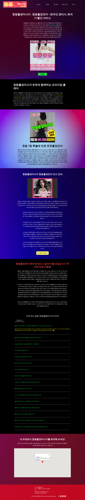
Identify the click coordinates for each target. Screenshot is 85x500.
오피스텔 (49, 31)
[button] (42, 188)
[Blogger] (59, 496)
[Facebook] (63, 496)
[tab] (19, 320)
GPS (58, 160)
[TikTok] (65, 496)
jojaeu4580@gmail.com (43, 491)
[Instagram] (61, 496)
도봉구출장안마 (34, 164)
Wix (55, 496)
